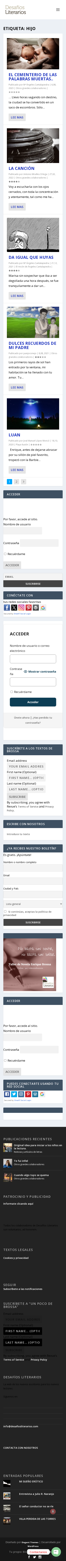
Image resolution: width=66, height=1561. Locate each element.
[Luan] (33, 414)
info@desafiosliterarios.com (20, 1426)
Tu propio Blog (19, 1551)
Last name (21, 783)
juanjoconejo (29, 353)
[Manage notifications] (53, 1511)
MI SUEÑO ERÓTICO (31, 1481)
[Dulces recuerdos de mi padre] (33, 322)
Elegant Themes (30, 1542)
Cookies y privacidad (16, 1258)
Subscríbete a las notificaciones (22, 1289)
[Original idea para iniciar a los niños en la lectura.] (7, 1147)
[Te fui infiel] (7, 1163)
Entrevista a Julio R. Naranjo (36, 1494)
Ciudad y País (10, 888)
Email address (17, 761)
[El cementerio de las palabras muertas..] (33, 53)
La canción (22, 168)
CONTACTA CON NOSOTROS (20, 1447)
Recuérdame (16, 554)
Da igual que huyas (31, 257)
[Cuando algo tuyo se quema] (7, 1177)
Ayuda (35, 1551)
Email (6, 875)
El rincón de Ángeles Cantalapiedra (33, 266)
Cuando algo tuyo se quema (31, 1175)
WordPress (33, 1546)
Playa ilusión (22, 444)
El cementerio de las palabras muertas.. (33, 77)
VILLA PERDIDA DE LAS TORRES (37, 1518)
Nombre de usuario (17, 524)
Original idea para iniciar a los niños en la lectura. (38, 1147)
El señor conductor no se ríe (36, 1506)
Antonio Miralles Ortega (35, 174)
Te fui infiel (21, 1161)
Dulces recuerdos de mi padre (32, 345)
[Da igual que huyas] (33, 235)
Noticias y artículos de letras (28, 1151)
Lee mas (17, 117)
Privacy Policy (39, 1359)
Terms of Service (28, 806)
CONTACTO (49, 1551)
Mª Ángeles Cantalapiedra (36, 84)
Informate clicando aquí (18, 1203)
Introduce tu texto (18, 834)
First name (21, 772)
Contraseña (11, 543)
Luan (14, 435)
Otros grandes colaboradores (31, 88)
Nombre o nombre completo (19, 862)
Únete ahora (22, 717)
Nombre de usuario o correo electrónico (29, 648)
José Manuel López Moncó (36, 440)
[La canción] (33, 145)
